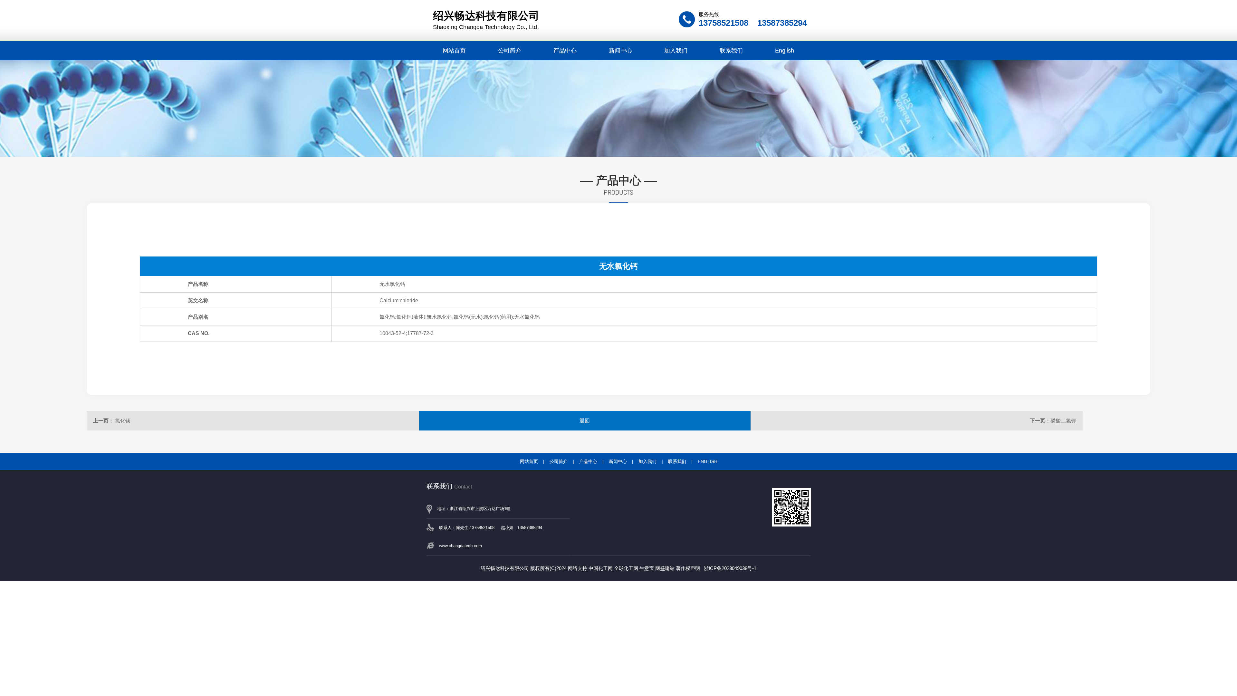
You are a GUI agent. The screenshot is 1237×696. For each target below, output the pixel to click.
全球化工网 (626, 568)
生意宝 (646, 568)
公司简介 (509, 50)
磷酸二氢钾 (1063, 420)
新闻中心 (620, 50)
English (784, 50)
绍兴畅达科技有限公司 (486, 20)
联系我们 (731, 50)
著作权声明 (688, 568)
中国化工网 (601, 568)
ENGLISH (707, 461)
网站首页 (454, 50)
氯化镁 (122, 420)
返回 (585, 420)
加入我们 (675, 50)
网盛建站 (665, 568)
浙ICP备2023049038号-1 (730, 568)
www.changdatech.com (460, 545)
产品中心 (565, 50)
